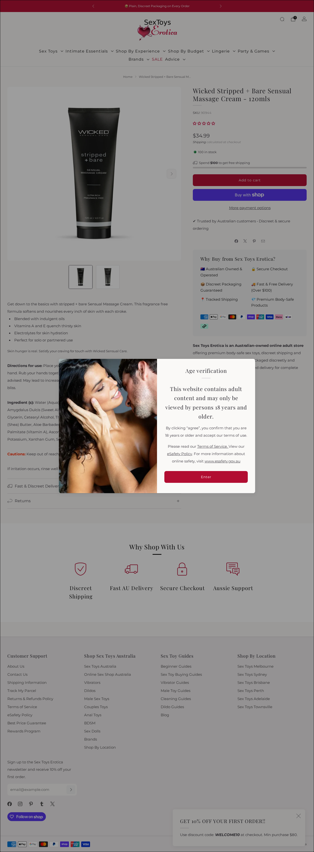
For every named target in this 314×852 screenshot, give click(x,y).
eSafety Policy (179, 454)
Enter (206, 477)
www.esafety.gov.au (222, 461)
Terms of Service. (213, 446)
